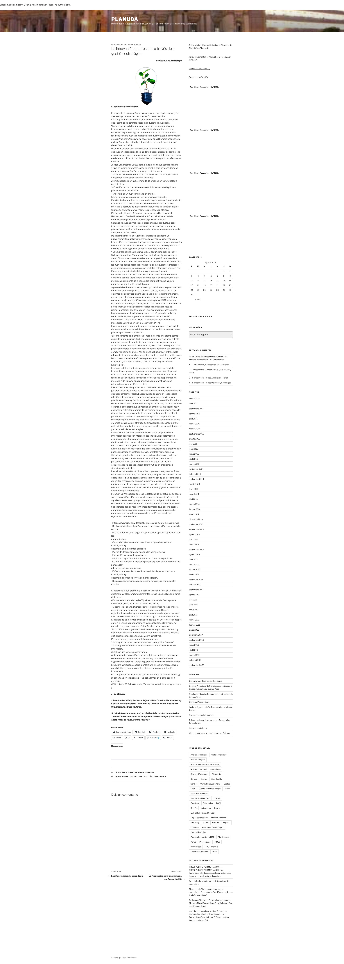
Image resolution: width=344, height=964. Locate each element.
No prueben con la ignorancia (201, 715)
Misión (205, 822)
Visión (214, 851)
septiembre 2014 (196, 479)
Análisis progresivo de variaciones (205, 764)
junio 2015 (193, 449)
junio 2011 (193, 605)
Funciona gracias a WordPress (123, 957)
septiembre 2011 (196, 589)
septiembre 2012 (196, 549)
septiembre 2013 (196, 529)
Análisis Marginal (198, 759)
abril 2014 (193, 499)
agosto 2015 (194, 439)
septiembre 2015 (196, 434)
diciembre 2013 (196, 519)
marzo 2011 (194, 620)
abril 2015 (193, 459)
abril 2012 (193, 559)
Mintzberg (195, 822)
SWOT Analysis (211, 847)
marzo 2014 (194, 504)
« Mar (197, 299)
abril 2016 (193, 419)
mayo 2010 (194, 645)
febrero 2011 (194, 625)
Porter (193, 842)
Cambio (194, 779)
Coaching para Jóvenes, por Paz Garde (205, 681)
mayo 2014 (194, 494)
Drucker (217, 798)
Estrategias (208, 803)
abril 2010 (193, 650)
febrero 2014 (194, 509)
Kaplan (217, 808)
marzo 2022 (194, 398)
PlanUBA (124, 19)
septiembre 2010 (196, 640)
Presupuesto (204, 842)
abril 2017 (193, 403)
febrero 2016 (194, 429)
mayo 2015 (194, 454)
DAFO (227, 788)
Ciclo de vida (216, 779)
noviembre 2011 (196, 579)
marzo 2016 (194, 424)
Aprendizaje (215, 769)
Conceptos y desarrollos (129, 772)
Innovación (160, 776)
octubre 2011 (194, 584)
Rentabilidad (196, 847)
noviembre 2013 (196, 524)
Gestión (148, 776)
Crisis (193, 788)
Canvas (204, 779)
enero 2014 (194, 514)
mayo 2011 (194, 610)
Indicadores (206, 808)
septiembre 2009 (196, 665)
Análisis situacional (199, 769)
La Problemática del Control (202, 813)
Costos (227, 784)
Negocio (226, 822)
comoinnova (122, 776)
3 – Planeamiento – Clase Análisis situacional (208, 378)
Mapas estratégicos (199, 818)
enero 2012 (194, 574)
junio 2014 (193, 489)
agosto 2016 (194, 413)
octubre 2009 (195, 660)
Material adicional (218, 818)
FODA (218, 803)
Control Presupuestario (210, 784)
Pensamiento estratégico (213, 827)
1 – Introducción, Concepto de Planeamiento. (209, 365)
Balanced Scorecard (199, 774)
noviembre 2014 (196, 469)
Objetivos (195, 827)
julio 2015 (193, 444)
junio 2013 (193, 539)
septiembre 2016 (196, 409)
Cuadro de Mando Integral (210, 788)
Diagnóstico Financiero (200, 798)
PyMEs (217, 842)
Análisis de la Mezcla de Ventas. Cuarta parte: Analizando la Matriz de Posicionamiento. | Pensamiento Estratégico (208, 914)
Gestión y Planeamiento (199, 702)
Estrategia (136, 776)
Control (194, 784)
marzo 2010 (194, 655)
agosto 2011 (194, 594)
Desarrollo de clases (199, 793)
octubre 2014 (195, 474)
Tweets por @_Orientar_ (199, 68)
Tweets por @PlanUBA (199, 77)
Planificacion (223, 837)
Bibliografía (216, 774)
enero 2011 (194, 630)
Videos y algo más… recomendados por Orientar (209, 733)
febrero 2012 (194, 569)
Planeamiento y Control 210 (202, 837)
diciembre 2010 (196, 635)
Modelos (215, 822)
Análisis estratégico (199, 755)
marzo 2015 (194, 464)
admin (137, 45)
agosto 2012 (194, 554)
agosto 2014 (194, 484)
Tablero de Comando (199, 851)
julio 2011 (193, 600)
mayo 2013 (194, 544)
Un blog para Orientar (198, 728)
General (150, 772)
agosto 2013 (194, 534)
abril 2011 (193, 615)
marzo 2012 (194, 564)
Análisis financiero (219, 755)
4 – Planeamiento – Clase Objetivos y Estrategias (210, 383)
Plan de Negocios (198, 832)
